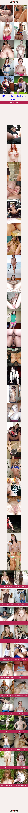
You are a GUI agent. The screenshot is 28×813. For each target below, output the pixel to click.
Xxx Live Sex (14, 102)
